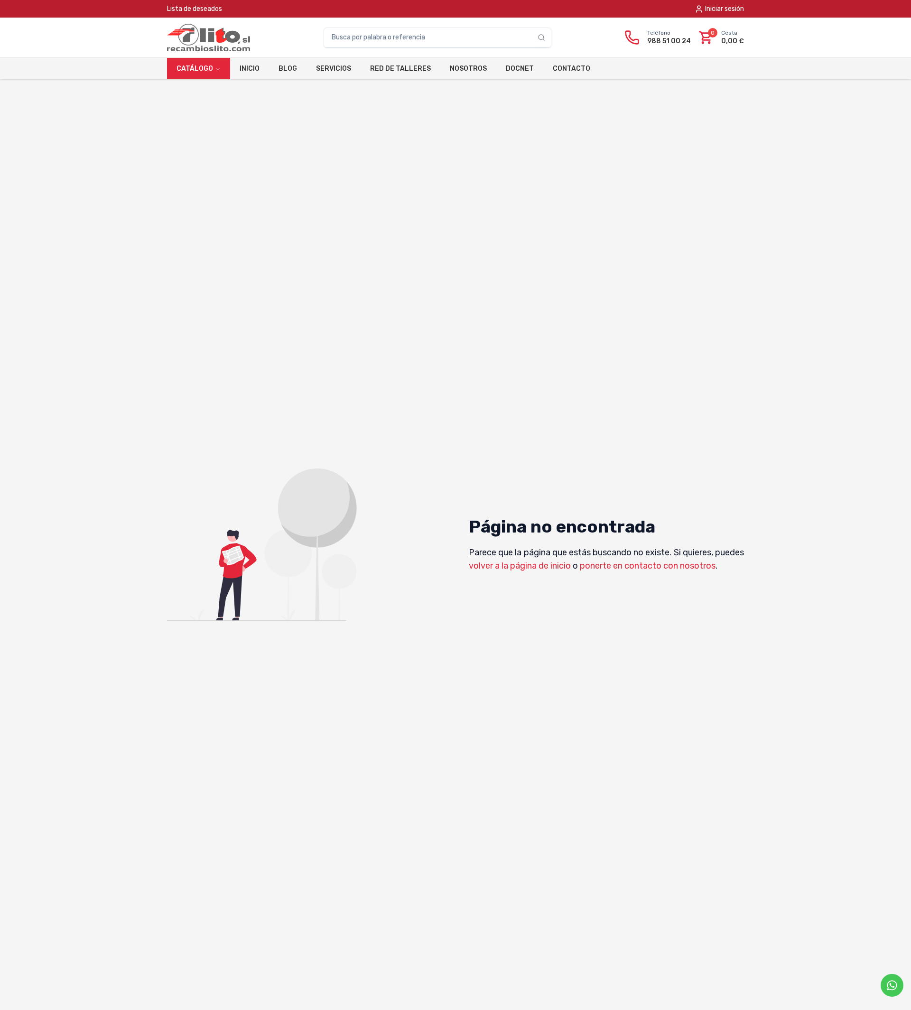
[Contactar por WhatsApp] (892, 985)
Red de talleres (400, 69)
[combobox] (431, 37)
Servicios (333, 69)
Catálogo (195, 69)
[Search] (544, 37)
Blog (288, 69)
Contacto (571, 69)
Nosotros (468, 69)
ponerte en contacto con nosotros (648, 566)
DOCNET (520, 69)
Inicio (250, 69)
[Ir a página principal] (208, 37)
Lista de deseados (194, 9)
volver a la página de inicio (520, 566)
